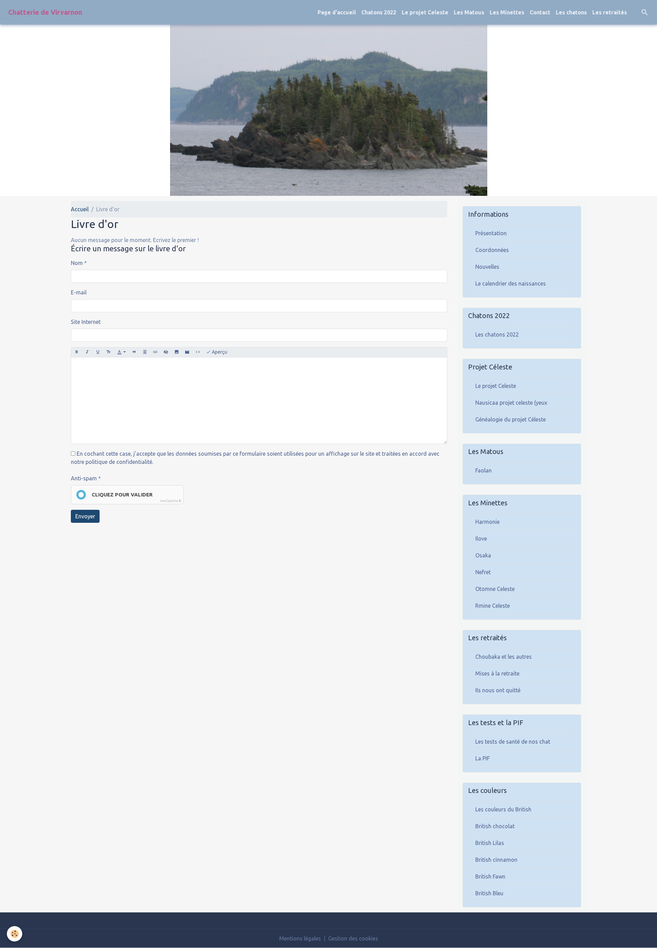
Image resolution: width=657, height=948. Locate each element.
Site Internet (86, 322)
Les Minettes (507, 12)
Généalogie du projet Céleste (510, 419)
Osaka (483, 555)
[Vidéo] (187, 352)
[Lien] (155, 352)
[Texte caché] (165, 352)
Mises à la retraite (497, 673)
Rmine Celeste (492, 606)
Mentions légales (300, 938)
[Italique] (87, 352)
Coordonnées (492, 250)
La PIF (482, 758)
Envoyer (85, 516)
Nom (77, 263)
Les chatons (571, 12)
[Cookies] (14, 933)
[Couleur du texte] (121, 352)
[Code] (197, 352)
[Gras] (76, 352)
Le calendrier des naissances (510, 283)
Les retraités (609, 12)
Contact (540, 12)
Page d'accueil (337, 12)
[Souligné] (97, 352)
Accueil (80, 209)
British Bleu (489, 893)
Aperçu (219, 352)
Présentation (491, 233)
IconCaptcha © (170, 501)
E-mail (79, 292)
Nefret (483, 572)
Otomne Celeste (495, 589)
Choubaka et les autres (503, 657)
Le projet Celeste (425, 12)
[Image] (176, 352)
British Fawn (490, 876)
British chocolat (495, 826)
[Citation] (134, 352)
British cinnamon (496, 860)
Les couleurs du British (503, 809)
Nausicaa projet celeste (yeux (511, 403)
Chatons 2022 (378, 12)
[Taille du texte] (108, 352)
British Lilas (489, 843)
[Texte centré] (144, 352)
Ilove (481, 538)
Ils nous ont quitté (497, 690)
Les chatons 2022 (497, 334)
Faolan (483, 470)
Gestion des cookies (353, 938)
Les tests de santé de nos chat (512, 741)
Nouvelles (487, 267)
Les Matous (469, 12)
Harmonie (487, 522)
